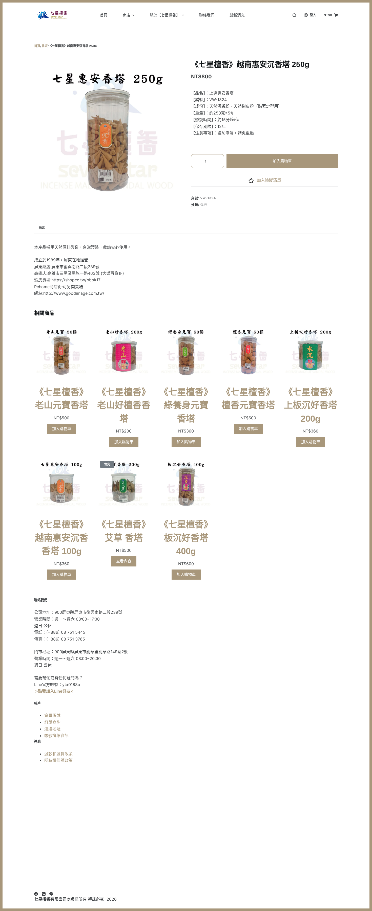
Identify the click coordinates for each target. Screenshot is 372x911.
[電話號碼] (44, 894)
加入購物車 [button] (61, 428)
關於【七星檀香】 (165, 15)
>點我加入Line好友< (54, 691)
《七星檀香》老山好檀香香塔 (123, 405)
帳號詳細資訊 (56, 735)
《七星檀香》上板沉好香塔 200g (310, 405)
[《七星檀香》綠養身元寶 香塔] (186, 352)
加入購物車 (282, 160)
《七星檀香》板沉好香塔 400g (186, 537)
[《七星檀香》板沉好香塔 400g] (186, 484)
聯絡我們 (206, 15)
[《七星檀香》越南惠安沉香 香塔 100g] (61, 484)
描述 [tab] (42, 228)
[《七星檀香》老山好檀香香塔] (123, 352)
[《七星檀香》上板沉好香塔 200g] (310, 352)
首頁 (104, 15)
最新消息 (237, 15)
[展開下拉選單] (133, 15)
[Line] (51, 894)
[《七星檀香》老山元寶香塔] (61, 352)
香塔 (203, 204)
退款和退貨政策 (58, 753)
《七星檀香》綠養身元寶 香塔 (186, 405)
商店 (126, 15)
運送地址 (52, 728)
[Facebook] (36, 894)
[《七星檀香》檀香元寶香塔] (248, 352)
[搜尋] (294, 15)
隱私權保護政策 (58, 760)
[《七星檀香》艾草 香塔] (123, 484)
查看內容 (123, 561)
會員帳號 (52, 715)
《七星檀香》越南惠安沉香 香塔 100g (61, 537)
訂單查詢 (52, 722)
